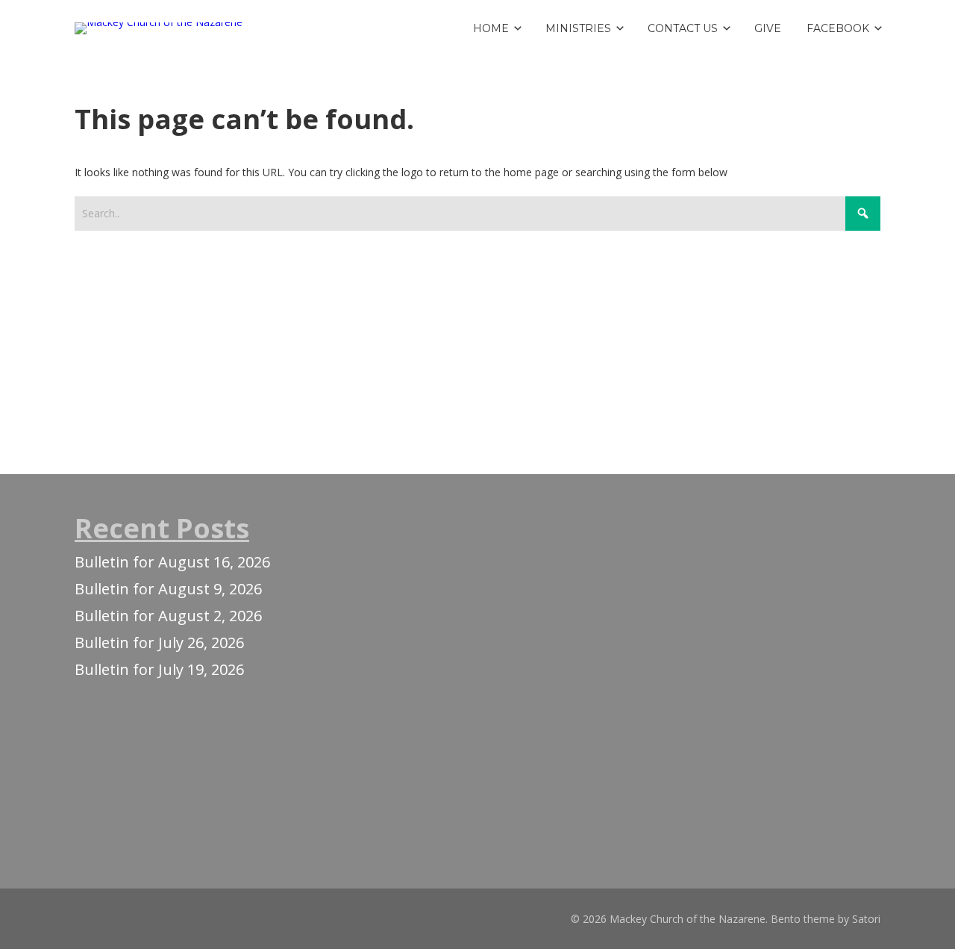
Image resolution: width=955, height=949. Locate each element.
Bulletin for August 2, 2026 (168, 616)
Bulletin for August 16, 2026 (172, 562)
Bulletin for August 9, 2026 (168, 589)
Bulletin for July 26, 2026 (159, 642)
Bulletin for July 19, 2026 (159, 669)
